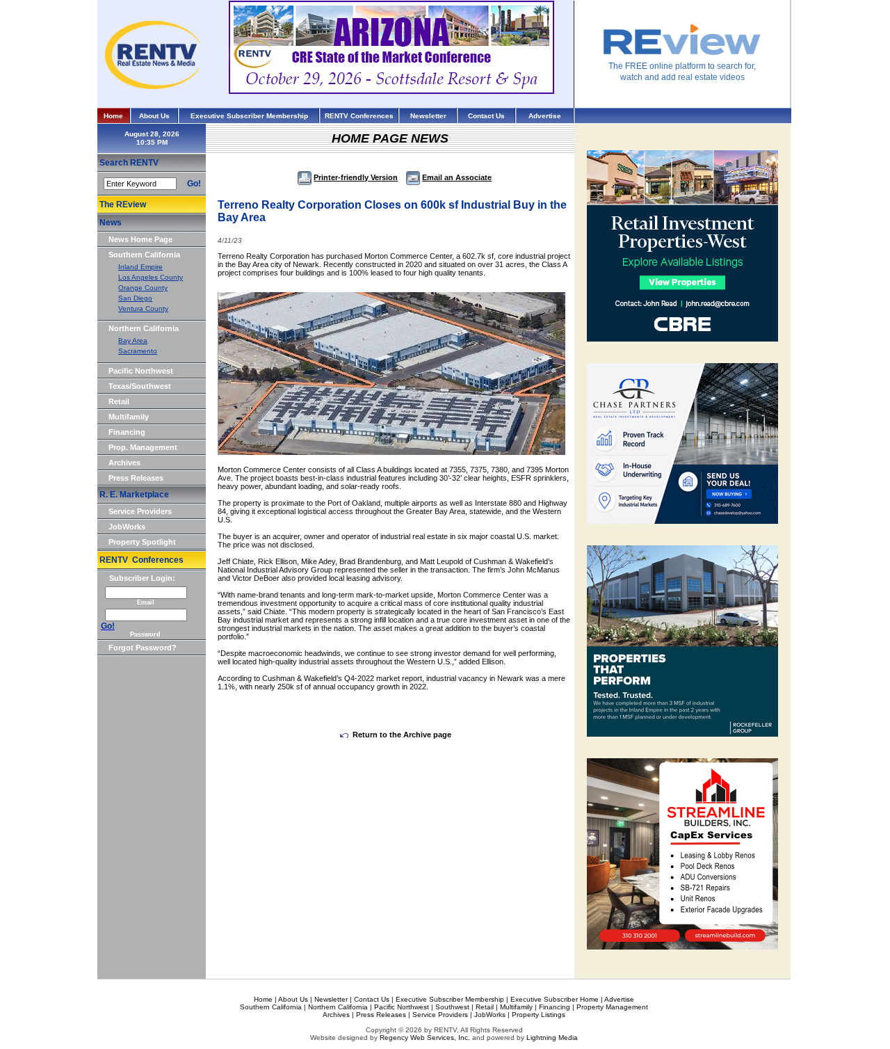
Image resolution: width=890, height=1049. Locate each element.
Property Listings (538, 1014)
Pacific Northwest (140, 371)
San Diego (135, 298)
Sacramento (137, 351)
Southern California (144, 254)
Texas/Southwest (139, 386)
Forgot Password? (142, 647)
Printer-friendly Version (356, 177)
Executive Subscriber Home (554, 999)
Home (113, 116)
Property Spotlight (142, 542)
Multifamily (128, 417)
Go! (194, 184)
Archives (124, 462)
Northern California (143, 328)
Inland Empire (140, 267)
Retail (118, 401)
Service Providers (140, 511)
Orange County (143, 287)
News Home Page (140, 239)
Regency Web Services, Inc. (425, 1037)
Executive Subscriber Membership (249, 116)
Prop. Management (142, 447)
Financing (126, 432)
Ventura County (143, 308)
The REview (122, 204)
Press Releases (135, 478)
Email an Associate (457, 177)
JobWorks (126, 526)
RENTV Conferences (359, 116)
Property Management (612, 1007)
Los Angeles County (150, 277)
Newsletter (428, 116)
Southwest (452, 1007)
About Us (154, 116)
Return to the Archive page (402, 734)
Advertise (544, 116)
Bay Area (132, 340)
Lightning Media (552, 1037)
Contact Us (486, 116)
